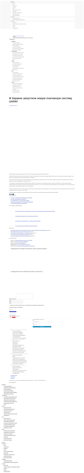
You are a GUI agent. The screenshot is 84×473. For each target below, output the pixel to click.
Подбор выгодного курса (16, 18)
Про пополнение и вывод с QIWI (18, 352)
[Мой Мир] (12, 194)
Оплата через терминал (16, 15)
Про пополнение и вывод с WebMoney (18, 48)
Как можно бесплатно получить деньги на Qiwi (24, 240)
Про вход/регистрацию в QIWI (17, 75)
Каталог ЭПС (14, 22)
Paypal (14, 8)
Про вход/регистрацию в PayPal (9, 409)
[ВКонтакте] (9, 194)
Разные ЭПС (14, 89)
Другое (14, 59)
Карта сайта (13, 376)
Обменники (13, 16)
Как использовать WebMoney (18, 332)
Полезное (3, 463)
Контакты (12, 378)
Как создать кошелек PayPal (21, 243)
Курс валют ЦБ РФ (7, 471)
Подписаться (42, 326)
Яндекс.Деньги (15, 5)
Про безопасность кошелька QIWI (17, 73)
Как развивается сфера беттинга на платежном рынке (20, 231)
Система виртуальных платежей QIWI (17, 339)
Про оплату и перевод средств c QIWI (18, 76)
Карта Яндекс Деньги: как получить (19, 357)
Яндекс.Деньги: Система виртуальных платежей (19, 353)
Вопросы (14, 26)
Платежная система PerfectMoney (17, 83)
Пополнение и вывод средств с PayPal (19, 370)
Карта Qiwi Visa (15, 343)
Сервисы (14, 25)
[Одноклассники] (10, 194)
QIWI (13, 4)
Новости (12, 1)
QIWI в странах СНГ (15, 72)
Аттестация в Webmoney (16, 42)
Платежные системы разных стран (18, 87)
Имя (10, 300)
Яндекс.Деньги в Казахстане (25, 244)
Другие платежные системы (17, 9)
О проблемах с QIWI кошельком (17, 79)
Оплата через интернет (16, 90)
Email (10, 301)
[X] (13, 194)
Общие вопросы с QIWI (16, 80)
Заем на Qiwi (15, 342)
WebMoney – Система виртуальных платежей (19, 329)
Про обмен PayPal (15, 66)
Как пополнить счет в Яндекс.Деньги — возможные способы (21, 233)
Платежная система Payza (16, 86)
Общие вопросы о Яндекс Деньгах (18, 55)
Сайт (10, 303)
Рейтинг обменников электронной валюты (19, 19)
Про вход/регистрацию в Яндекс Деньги (18, 52)
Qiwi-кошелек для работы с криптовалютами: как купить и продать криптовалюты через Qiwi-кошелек (29, 230)
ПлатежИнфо (11, 105)
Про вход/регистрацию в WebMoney (18, 44)
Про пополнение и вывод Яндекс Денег (10, 401)
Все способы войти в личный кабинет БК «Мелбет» (20, 234)
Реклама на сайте (14, 375)
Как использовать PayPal (16, 65)
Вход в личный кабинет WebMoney (22, 241)
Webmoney (5, 448)
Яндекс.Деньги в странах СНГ (17, 58)
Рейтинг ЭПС (14, 11)
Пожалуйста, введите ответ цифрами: (15, 307)
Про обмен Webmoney (16, 45)
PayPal (3, 406)
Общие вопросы (15, 69)
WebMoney (14, 41)
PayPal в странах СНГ (16, 62)
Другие (13, 82)
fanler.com (31, 380)
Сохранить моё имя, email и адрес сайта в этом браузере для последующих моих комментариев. (27, 305)
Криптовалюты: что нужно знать (17, 12)
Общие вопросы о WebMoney (17, 49)
